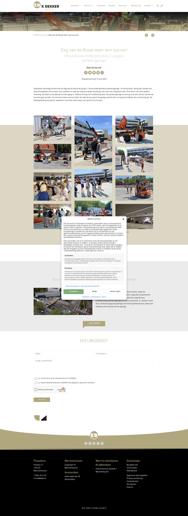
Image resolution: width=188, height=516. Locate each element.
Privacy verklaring (134, 478)
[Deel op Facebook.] (86, 72)
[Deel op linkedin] (98, 72)
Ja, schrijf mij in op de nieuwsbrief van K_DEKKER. (57, 378)
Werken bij (136, 6)
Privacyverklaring (96, 296)
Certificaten (132, 468)
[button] (123, 219)
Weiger (94, 291)
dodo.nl (89, 508)
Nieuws (112, 6)
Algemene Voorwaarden (137, 476)
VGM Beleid (132, 471)
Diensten (75, 6)
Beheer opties (115, 291)
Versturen (42, 399)
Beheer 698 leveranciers (73, 286)
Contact (147, 6)
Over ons (122, 6)
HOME (36, 35)
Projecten (101, 6)
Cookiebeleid (85, 296)
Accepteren (73, 291)
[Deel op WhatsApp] (102, 72)
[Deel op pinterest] (94, 72)
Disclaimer (131, 484)
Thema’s (88, 6)
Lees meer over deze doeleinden (90, 286)
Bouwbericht (132, 465)
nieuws (44, 35)
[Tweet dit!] (90, 72)
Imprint (104, 296)
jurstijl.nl (102, 508)
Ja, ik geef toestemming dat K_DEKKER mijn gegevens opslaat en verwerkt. (66, 383)
